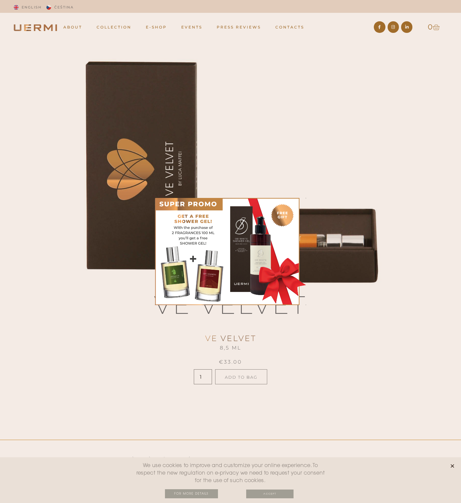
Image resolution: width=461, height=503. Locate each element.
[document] (230, 251)
